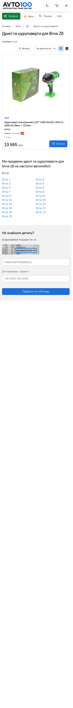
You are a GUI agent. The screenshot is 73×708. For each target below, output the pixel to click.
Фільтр (26, 48)
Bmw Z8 (7, 216)
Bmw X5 (41, 204)
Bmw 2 (40, 179)
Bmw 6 (40, 187)
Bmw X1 (7, 200)
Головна (6, 26)
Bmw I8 (40, 195)
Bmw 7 (6, 191)
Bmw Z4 (41, 212)
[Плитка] (60, 48)
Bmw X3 (41, 200)
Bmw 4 (40, 183)
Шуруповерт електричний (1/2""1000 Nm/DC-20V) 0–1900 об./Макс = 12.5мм (34, 123)
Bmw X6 (7, 208)
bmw (18, 26)
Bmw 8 (40, 191)
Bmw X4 (7, 204)
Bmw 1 (6, 179)
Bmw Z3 (7, 212)
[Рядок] (67, 48)
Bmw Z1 (41, 208)
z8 (27, 26)
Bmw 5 (6, 187)
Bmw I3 (6, 195)
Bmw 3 (6, 183)
